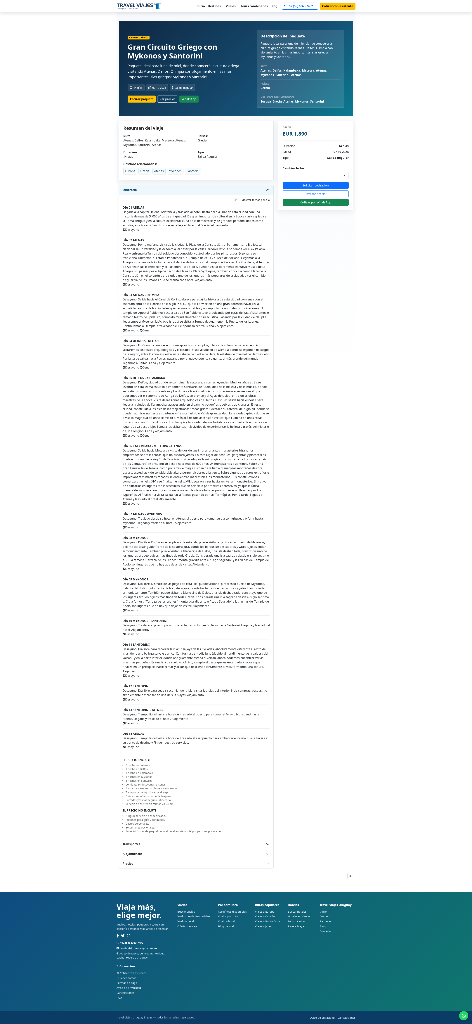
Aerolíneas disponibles (232, 911)
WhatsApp (189, 99)
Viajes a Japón (264, 926)
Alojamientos (132, 854)
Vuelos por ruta (228, 916)
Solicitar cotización (316, 185)
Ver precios (168, 99)
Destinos (325, 916)
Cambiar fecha (293, 168)
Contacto (325, 931)
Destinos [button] (214, 6)
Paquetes (325, 921)
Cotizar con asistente (337, 6)
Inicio (201, 6)
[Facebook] (118, 936)
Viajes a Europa (264, 911)
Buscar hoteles (297, 911)
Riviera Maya (296, 926)
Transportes (131, 844)
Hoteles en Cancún (299, 916)
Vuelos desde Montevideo (193, 916)
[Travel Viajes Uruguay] (139, 6)
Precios (128, 864)
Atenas (288, 101)
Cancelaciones (125, 992)
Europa (266, 101)
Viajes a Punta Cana (267, 921)
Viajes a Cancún (265, 916)
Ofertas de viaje (187, 926)
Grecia (277, 101)
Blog (274, 6)
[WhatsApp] (128, 936)
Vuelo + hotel (185, 921)
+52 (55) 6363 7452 (300, 6)
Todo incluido (296, 921)
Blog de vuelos (227, 926)
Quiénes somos (126, 978)
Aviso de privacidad (129, 988)
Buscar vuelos (186, 911)
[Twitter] (123, 936)
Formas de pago (127, 983)
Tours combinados (254, 6)
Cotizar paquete (141, 99)
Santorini (317, 101)
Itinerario (130, 190)
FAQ (119, 997)
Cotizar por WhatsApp (315, 202)
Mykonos (302, 101)
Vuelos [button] (231, 6)
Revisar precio (316, 194)
